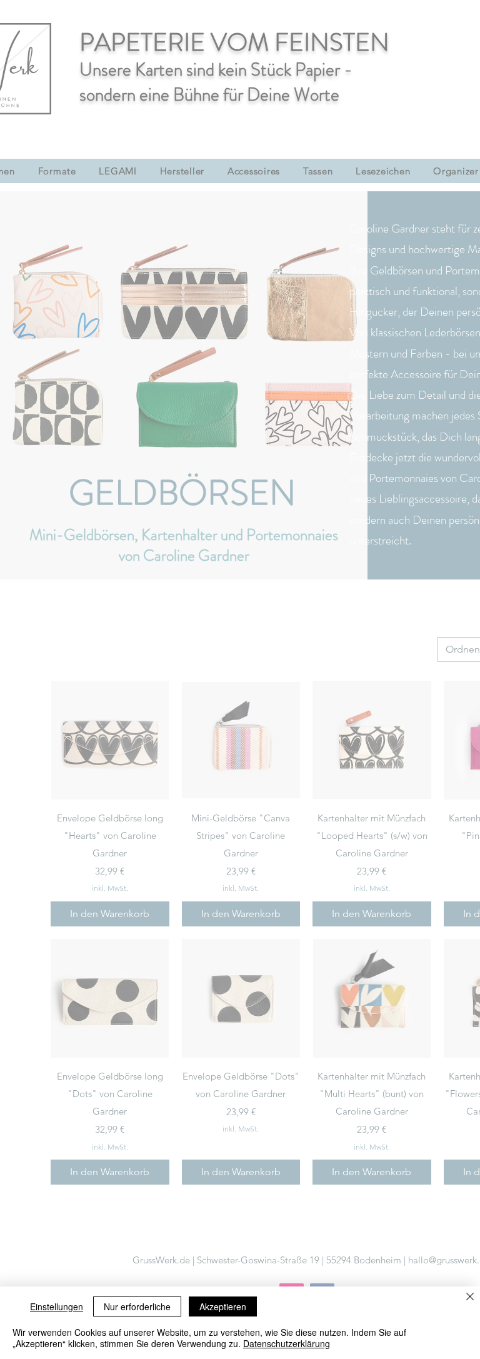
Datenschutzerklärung (286, 1343)
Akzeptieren (222, 1306)
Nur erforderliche (137, 1306)
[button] (450, 523)
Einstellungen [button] (56, 1306)
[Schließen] (470, 1297)
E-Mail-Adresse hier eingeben (88, 724)
